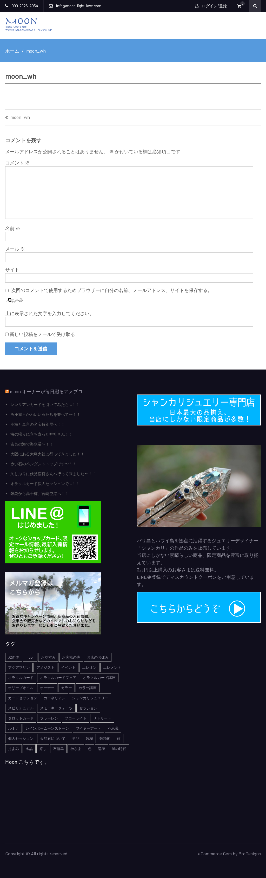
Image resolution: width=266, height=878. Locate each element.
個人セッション (21, 738)
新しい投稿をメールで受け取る (42, 334)
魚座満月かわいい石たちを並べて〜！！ (45, 414)
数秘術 (104, 738)
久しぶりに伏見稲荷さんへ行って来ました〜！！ (53, 473)
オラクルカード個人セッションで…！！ (45, 483)
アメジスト (45, 667)
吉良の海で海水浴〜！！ (31, 444)
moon (30, 657)
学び (75, 738)
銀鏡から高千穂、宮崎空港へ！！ (39, 493)
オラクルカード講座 (99, 677)
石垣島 (58, 748)
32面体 (13, 657)
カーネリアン (54, 698)
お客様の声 (71, 657)
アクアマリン (19, 667)
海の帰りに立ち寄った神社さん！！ (41, 434)
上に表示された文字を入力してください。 (49, 313)
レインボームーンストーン (47, 728)
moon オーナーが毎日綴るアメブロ (46, 391)
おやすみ (48, 657)
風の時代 (119, 748)
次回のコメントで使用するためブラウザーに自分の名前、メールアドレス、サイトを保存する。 (111, 290)
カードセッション (22, 698)
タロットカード (21, 718)
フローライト (76, 718)
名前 (12, 228)
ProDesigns (249, 853)
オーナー (47, 687)
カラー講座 (87, 687)
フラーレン (49, 718)
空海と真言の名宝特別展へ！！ (37, 424)
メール (15, 249)
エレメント (112, 667)
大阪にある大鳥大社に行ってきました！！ (47, 453)
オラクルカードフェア (58, 677)
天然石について (52, 738)
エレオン (89, 667)
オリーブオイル (21, 687)
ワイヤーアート (88, 728)
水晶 (29, 748)
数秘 (89, 738)
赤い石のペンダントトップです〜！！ (43, 463)
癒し (42, 748)
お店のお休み (98, 657)
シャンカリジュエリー (90, 698)
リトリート (102, 718)
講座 (101, 748)
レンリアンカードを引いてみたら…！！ (45, 404)
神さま (75, 748)
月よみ (13, 748)
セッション (88, 708)
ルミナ (13, 728)
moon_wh (20, 117)
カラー (66, 687)
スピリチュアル (21, 708)
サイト (12, 269)
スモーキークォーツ (56, 708)
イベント (68, 667)
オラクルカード (21, 677)
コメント (17, 163)
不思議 (113, 728)
